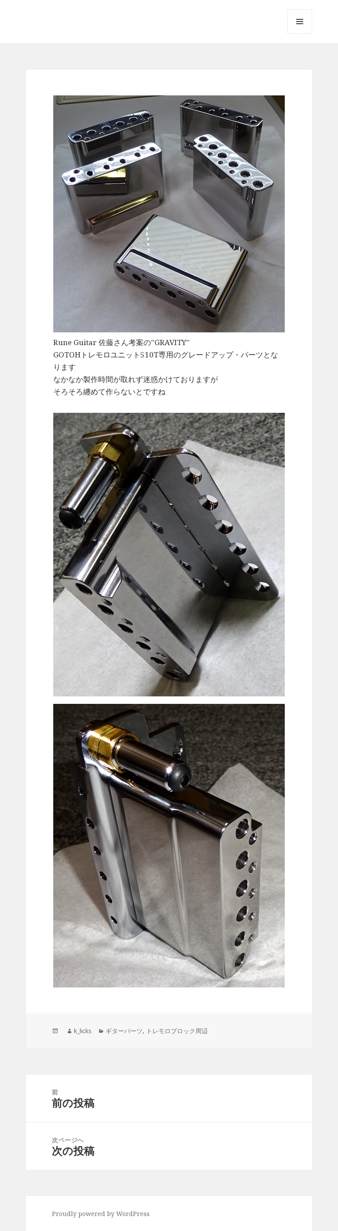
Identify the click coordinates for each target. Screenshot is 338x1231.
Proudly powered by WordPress (101, 1213)
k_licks (83, 1031)
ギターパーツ (124, 1031)
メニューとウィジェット (299, 33)
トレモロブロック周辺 (177, 1031)
